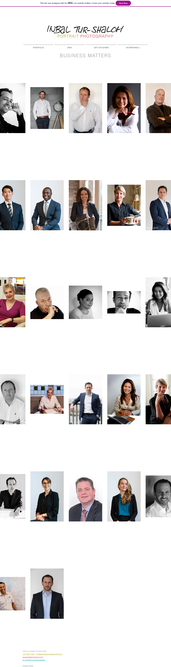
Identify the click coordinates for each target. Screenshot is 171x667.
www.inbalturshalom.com (33, 657)
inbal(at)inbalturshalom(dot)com (49, 654)
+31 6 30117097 (29, 654)
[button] (38, 46)
